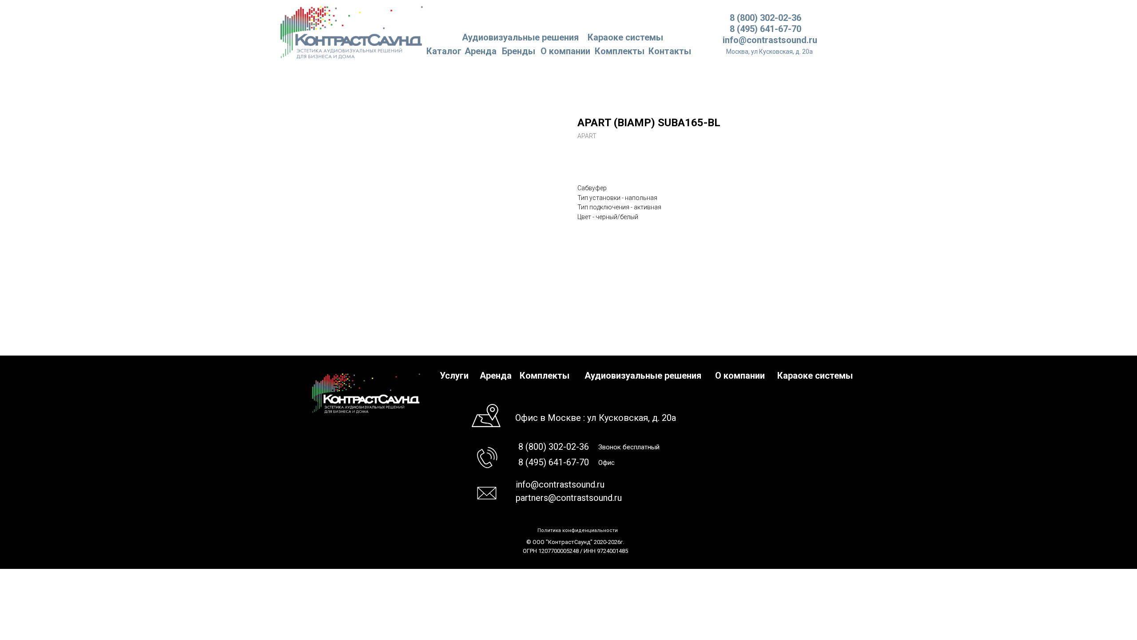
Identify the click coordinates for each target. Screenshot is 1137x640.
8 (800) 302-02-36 (765, 17)
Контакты (669, 51)
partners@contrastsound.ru (569, 497)
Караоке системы (625, 37)
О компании (565, 51)
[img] (352, 32)
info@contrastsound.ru (770, 40)
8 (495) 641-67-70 (765, 29)
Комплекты (619, 51)
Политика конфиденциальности (577, 530)
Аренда (481, 51)
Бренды (518, 51)
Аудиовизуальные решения (642, 375)
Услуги (454, 375)
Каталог (443, 51)
